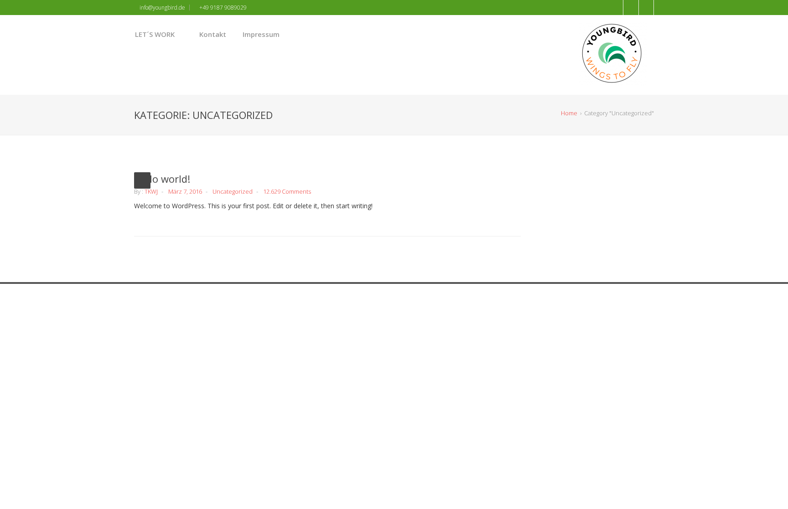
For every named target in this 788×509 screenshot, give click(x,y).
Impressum (261, 34)
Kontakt (212, 34)
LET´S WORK (155, 34)
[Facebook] (364, 327)
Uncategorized (233, 191)
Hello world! (162, 178)
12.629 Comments (287, 191)
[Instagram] (379, 327)
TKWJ (151, 191)
